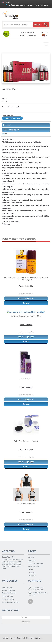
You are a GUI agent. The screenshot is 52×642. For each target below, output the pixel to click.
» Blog (30, 570)
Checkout (22, 35)
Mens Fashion (7, 587)
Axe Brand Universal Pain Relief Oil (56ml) (26, 316)
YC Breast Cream (26, 379)
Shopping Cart (31, 35)
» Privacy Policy (33, 567)
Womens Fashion (8, 590)
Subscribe (26, 621)
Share (4, 134)
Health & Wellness (12, 118)
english (7, 2)
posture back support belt (26, 504)
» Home (31, 558)
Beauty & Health (8, 599)
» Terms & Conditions (35, 564)
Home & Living (7, 596)
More (37, 25)
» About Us (32, 561)
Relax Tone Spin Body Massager (26, 441)
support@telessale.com (40, 594)
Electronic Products (9, 593)
